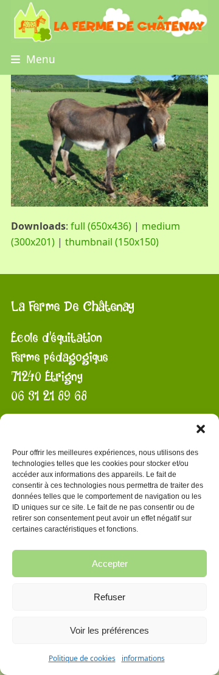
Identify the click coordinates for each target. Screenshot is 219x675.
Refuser (109, 597)
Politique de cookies (82, 658)
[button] (201, 429)
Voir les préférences (109, 630)
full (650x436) (101, 226)
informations (143, 658)
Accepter (110, 563)
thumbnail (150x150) (112, 241)
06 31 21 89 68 (49, 396)
